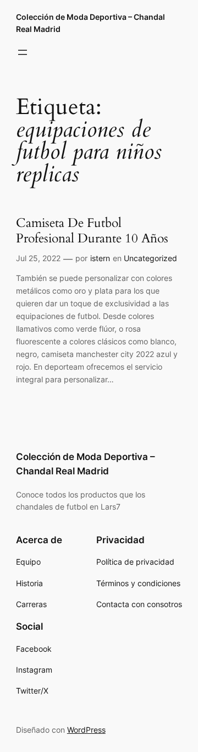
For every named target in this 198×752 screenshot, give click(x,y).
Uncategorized (150, 258)
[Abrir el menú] (22, 52)
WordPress (86, 729)
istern (100, 258)
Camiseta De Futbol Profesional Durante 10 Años (92, 231)
